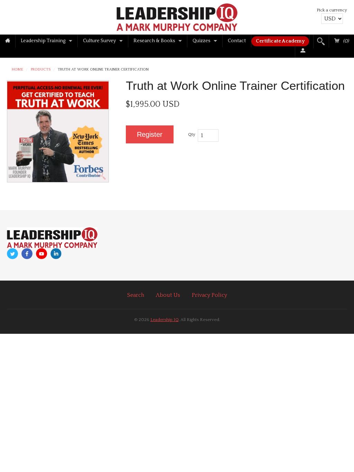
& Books (154, 41)
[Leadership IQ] (177, 16)
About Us (168, 295)
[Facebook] (26, 253)
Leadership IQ (164, 319)
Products (40, 70)
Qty (191, 134)
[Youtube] (41, 253)
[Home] (7, 41)
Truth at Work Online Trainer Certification (103, 70)
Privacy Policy (209, 295)
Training (43, 41)
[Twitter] (12, 253)
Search (135, 295)
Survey (99, 41)
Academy (280, 41)
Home (17, 70)
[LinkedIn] (56, 253)
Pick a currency (332, 10)
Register (149, 134)
